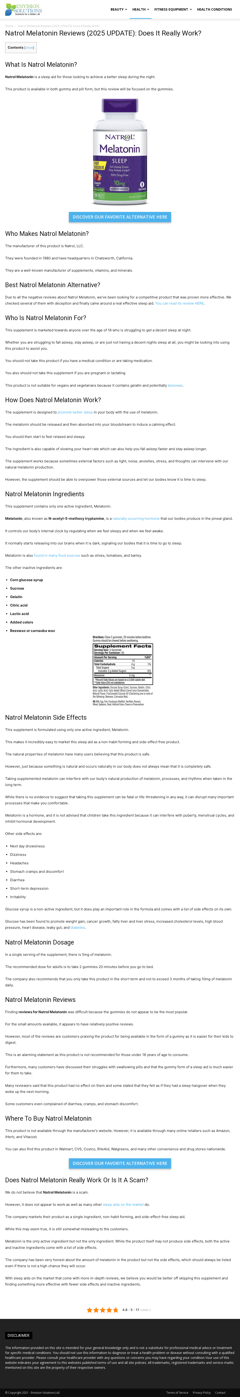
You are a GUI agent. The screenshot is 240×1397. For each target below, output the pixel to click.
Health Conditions (214, 9)
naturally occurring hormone (136, 518)
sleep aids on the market (123, 1204)
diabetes (78, 927)
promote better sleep (75, 412)
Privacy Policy (202, 1393)
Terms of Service (177, 1393)
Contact (220, 1393)
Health (139, 9)
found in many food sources (57, 555)
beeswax (175, 385)
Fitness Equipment (171, 9)
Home (9, 26)
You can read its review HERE (179, 303)
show (29, 47)
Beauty (117, 9)
